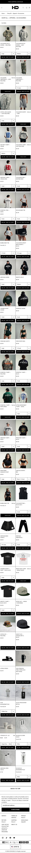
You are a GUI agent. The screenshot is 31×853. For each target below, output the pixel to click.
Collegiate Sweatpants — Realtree (20, 79)
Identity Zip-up (20, 277)
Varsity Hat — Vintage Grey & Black (20, 636)
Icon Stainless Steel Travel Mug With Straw (20, 670)
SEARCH (4, 815)
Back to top (15, 788)
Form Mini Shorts (5, 341)
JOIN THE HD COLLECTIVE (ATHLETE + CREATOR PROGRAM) (5, 828)
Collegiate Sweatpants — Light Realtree (5, 79)
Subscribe (15, 809)
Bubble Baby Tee (4, 243)
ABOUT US (14, 824)
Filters (4, 23)
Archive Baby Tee (20, 210)
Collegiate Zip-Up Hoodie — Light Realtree (20, 45)
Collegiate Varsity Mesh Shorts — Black (21, 244)
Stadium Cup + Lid (4, 735)
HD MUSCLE (12, 851)
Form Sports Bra (20, 341)
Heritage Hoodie (4, 277)
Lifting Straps (4, 668)
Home (3, 13)
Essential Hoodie (20, 308)
